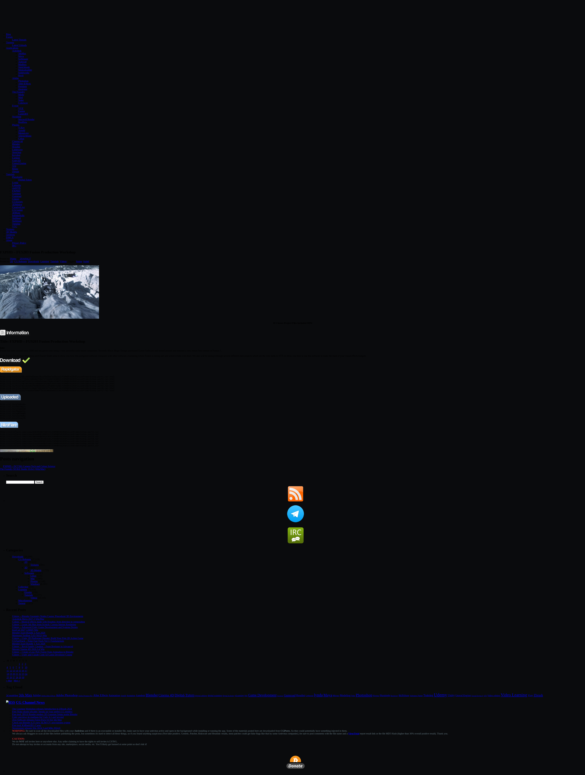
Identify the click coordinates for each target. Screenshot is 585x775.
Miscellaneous (25, 600)
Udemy (15, 199)
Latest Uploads (19, 45)
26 (11, 677)
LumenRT (23, 114)
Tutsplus (16, 223)
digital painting (215, 695)
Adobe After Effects (48, 696)
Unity (451, 695)
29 (20, 677)
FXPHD (16, 190)
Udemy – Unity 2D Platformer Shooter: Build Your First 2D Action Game (47, 638)
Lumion (16, 158)
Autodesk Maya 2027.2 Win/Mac (28, 619)
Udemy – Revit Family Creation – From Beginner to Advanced (42, 646)
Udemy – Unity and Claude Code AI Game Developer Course (42, 654)
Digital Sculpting (228, 696)
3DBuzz (16, 212)
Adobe (15, 78)
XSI (14, 166)
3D (25, 567)
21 (17, 674)
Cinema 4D (166, 695)
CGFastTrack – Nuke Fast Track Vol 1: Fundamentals (38, 641)
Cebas (21, 138)
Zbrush (15, 171)
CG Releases (20, 261)
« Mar (9, 680)
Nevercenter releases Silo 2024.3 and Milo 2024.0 (36, 728)
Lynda (15, 182)
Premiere (22, 86)
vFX (485, 696)
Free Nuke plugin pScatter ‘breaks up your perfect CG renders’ (42, 711)
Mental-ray (23, 133)
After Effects (100, 695)
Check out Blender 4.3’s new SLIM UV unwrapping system (41, 722)
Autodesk (16, 50)
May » (17, 680)
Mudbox (22, 64)
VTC (14, 226)
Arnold (21, 130)
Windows (35, 584)
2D (11, 261)
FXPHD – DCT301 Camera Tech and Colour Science (29, 466)
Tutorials (10, 174)
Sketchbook (24, 67)
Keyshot (16, 155)
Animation (114, 695)
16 (23, 670)
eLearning (239, 695)
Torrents (10, 42)
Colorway (23, 103)
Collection (23, 587)
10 (26, 667)
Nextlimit (16, 116)
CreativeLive (18, 207)
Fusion (21, 111)
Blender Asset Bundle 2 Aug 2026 (28, 632)
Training (428, 695)
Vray (530, 695)
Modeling (345, 695)
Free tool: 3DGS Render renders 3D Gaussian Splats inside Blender (44, 714)
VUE (20, 108)
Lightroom (309, 696)
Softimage (23, 59)
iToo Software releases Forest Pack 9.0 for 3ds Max (37, 720)
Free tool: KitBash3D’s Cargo (26, 725)
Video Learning (514, 695)
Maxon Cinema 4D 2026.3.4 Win (28, 649)
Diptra (13, 258)
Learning (44, 261)
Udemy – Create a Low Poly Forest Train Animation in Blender (42, 652)
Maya (21, 56)
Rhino (15, 169)
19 (11, 674)
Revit (20, 75)
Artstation (131, 695)
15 (20, 670)
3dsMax (22, 53)
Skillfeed (16, 218)
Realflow (22, 122)
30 (23, 677)
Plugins (15, 125)
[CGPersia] (26, 451)
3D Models (11, 232)
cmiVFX (16, 188)
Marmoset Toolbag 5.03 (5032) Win (29, 635)
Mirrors (336, 695)
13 (14, 670)
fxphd (86, 261)
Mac (32, 578)
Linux (33, 576)
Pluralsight (17, 177)
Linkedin (16, 185)
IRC (14, 245)
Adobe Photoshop (67, 695)
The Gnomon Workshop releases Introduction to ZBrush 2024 (42, 709)
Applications (12, 48)
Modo (21, 94)
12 (11, 670)
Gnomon (16, 193)
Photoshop (23, 81)
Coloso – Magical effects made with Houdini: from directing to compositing (48, 621)
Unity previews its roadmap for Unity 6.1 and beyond (38, 717)
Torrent (21, 603)
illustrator (22, 89)
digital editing (201, 695)
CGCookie (17, 210)
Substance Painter (416, 696)
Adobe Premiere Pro (85, 696)
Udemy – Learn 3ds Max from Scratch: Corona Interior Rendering (44, 624)
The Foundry (18, 92)
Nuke (21, 100)
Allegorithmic (25, 136)
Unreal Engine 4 (477, 696)
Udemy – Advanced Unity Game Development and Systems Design (45, 627)
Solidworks (23, 72)
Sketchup (16, 152)
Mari (20, 97)
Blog (8, 34)
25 (8, 677)
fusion (79, 261)
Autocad (22, 61)
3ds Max (25, 695)
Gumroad (16, 196)
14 (17, 670)
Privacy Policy (19, 243)
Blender (16, 144)
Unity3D (16, 160)
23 (23, 674)
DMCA (10, 237)
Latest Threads (19, 39)
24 (26, 674)
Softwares (29, 573)
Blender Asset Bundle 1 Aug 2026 (28, 643)
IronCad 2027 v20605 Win (25, 630)
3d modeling (12, 695)
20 (14, 674)
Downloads (33, 261)
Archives (10, 234)
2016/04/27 (25, 258)
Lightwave (17, 149)
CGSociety (17, 201)
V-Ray (21, 127)
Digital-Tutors (25, 179)
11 (8, 670)
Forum (9, 37)
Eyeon (15, 105)
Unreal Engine (19, 163)
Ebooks (28, 592)
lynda (318, 695)
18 (8, 674)
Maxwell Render (26, 119)
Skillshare (17, 221)
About (9, 240)
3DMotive (17, 204)
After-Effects (24, 83)
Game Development (262, 695)
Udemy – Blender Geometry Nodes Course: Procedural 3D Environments (47, 616)
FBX (246, 696)
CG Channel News (30, 702)
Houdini (16, 147)
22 (20, 674)
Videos (63, 261)
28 (17, 677)
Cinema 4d (17, 141)
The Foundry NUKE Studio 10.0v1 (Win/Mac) (22, 469)
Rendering (394, 696)
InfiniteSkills (18, 215)
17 (26, 670)
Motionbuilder (25, 70)
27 (14, 677)
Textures (10, 229)
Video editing (493, 695)
